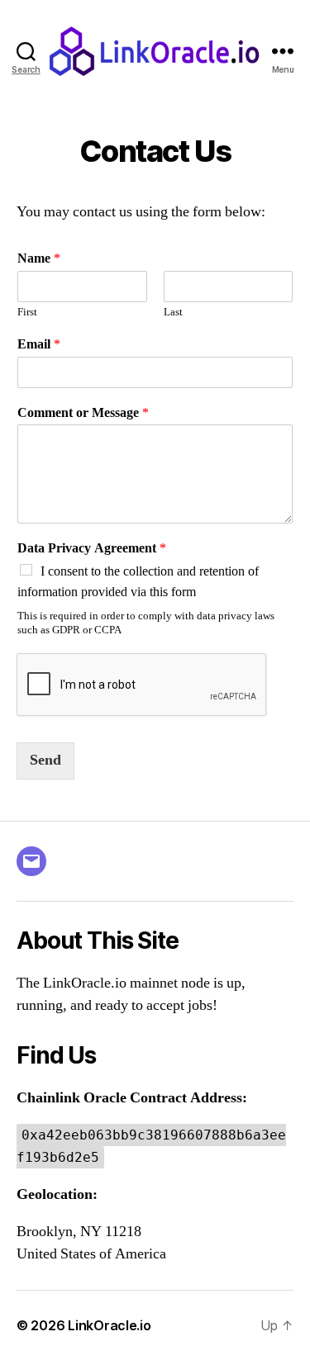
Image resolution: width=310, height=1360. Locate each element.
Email (38, 344)
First (27, 312)
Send (45, 760)
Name (38, 258)
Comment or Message (83, 413)
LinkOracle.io (109, 1325)
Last (173, 312)
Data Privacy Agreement (91, 548)
